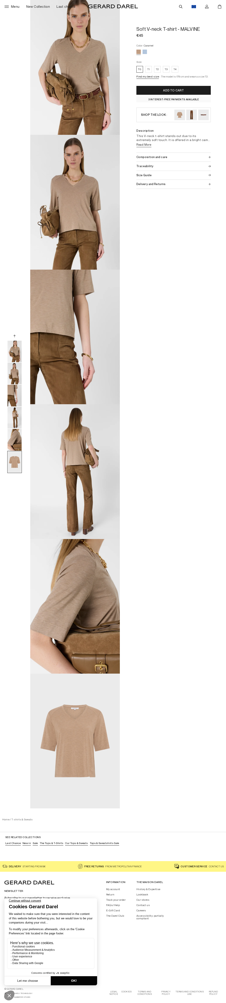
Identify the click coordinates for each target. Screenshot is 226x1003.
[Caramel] (138, 52)
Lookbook (142, 894)
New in (27, 843)
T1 (148, 69)
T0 (139, 69)
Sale (35, 843)
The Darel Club (115, 915)
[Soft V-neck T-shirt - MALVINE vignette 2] (14, 373)
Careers (141, 910)
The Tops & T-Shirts (52, 843)
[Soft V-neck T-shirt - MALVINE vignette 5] (14, 440)
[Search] (181, 6)
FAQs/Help (113, 905)
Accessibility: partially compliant (150, 917)
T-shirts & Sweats (22, 819)
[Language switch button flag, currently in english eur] (194, 6)
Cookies (126, 991)
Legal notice (113, 992)
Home (5, 819)
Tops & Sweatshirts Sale (104, 843)
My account (113, 889)
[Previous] (14, 335)
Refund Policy (213, 992)
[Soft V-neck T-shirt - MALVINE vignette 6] (14, 462)
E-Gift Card (113, 910)
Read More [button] (143, 144)
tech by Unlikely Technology (18, 993)
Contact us (143, 905)
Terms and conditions (144, 992)
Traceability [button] (145, 166)
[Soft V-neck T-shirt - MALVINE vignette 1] (14, 351)
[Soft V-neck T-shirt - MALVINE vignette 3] (14, 396)
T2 (157, 69)
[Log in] (207, 6)
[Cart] (220, 6)
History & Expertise (148, 889)
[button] (147, 77)
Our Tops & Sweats (76, 843)
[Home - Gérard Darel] (113, 6)
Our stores (142, 900)
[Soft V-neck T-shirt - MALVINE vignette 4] (14, 418)
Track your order (116, 900)
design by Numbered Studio (17, 997)
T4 (175, 69)
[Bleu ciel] (145, 52)
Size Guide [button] (144, 175)
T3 (166, 69)
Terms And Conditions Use (190, 992)
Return (110, 894)
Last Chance (13, 843)
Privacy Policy (165, 992)
